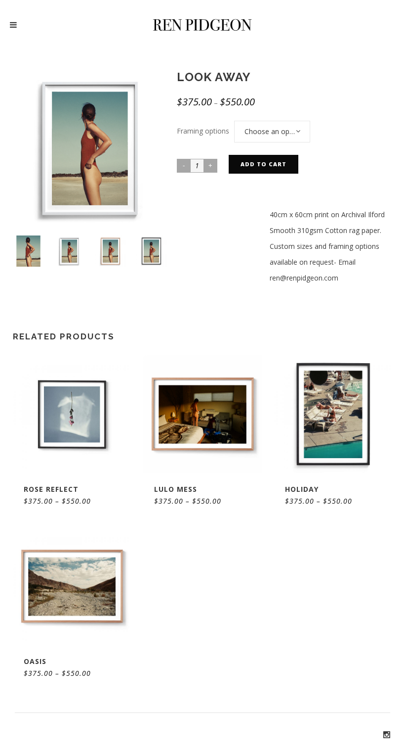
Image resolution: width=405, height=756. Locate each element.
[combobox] (272, 131)
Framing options (203, 131)
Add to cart (263, 164)
